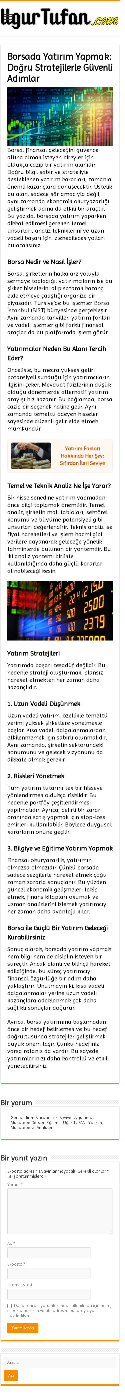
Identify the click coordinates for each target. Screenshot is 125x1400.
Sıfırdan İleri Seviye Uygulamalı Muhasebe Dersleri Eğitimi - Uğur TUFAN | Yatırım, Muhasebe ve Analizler (57, 1122)
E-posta (16, 1264)
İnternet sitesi (19, 1284)
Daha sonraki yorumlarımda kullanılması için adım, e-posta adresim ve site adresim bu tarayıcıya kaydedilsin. (59, 1310)
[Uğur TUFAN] (60, 17)
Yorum (15, 1184)
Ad (11, 1243)
